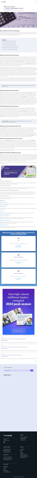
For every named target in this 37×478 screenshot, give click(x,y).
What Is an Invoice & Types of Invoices (9, 41)
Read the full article (4, 340)
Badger (21, 450)
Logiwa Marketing (10, 9)
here (2, 150)
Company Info (5, 466)
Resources (21, 8)
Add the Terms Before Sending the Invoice (10, 49)
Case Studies (22, 449)
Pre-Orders (1, 211)
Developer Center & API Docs (7, 458)
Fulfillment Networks (6, 450)
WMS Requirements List (3, 202)
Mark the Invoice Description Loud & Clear (10, 46)
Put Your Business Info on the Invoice (9, 44)
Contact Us (5, 467)
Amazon (12, 68)
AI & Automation (23, 438)
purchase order (8, 128)
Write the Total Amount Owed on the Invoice (10, 47)
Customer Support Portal (7, 459)
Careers (4, 469)
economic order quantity (27, 121)
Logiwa (6, 86)
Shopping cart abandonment (4, 215)
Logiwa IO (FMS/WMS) (23, 437)
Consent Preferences (6, 471)
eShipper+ (21, 453)
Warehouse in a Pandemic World (5, 220)
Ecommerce (8, 8)
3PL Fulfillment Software (7, 449)
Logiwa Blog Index (23, 457)
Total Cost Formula (3, 206)
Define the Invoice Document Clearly (9, 42)
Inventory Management (14, 8)
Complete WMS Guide (23, 454)
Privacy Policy (5, 470)
